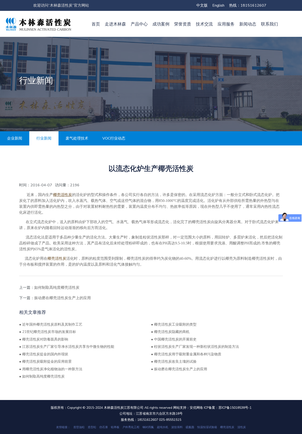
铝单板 (115, 427)
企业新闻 (14, 138)
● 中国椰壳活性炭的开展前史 (174, 339)
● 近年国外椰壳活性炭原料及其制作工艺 (50, 324)
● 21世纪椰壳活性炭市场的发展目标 (47, 331)
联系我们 (269, 24)
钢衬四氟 (148, 427)
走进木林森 (115, 24)
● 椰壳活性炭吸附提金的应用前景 (45, 361)
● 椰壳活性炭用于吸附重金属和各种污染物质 (186, 354)
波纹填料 (177, 427)
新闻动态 (247, 24)
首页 (96, 24)
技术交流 (204, 24)
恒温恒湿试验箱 (207, 427)
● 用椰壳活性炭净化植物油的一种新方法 (50, 369)
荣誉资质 (182, 24)
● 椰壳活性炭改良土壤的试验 (174, 361)
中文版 (202, 5)
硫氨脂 (190, 427)
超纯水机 (162, 427)
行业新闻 (43, 138)
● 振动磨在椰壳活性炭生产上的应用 (179, 369)
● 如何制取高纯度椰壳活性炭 (42, 376)
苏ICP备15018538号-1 (235, 407)
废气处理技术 (77, 138)
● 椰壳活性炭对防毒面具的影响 (43, 339)
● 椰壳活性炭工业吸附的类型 (174, 324)
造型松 (92, 427)
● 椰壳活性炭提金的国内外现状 (43, 354)
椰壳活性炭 (227, 427)
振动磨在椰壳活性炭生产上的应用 (62, 298)
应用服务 (226, 24)
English (218, 5)
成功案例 (160, 24)
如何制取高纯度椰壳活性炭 (57, 287)
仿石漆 (103, 427)
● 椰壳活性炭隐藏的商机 (170, 331)
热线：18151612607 (247, 5)
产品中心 (139, 24)
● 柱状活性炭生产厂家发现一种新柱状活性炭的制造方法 (195, 346)
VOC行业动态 (113, 138)
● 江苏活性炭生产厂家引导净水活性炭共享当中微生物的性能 (66, 346)
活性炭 (241, 427)
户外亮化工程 (130, 427)
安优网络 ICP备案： (204, 407)
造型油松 (79, 427)
